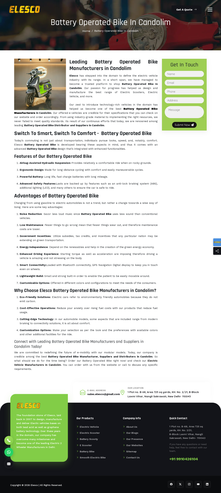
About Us (131, 426)
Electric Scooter (90, 432)
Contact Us (133, 457)
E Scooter (86, 445)
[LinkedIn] (207, 484)
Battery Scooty (89, 439)
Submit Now (183, 125)
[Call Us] (8, 440)
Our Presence (134, 439)
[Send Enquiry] (8, 463)
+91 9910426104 (183, 459)
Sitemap (131, 451)
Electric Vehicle (89, 426)
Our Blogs (132, 432)
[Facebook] (171, 484)
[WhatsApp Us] (8, 452)
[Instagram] (189, 484)
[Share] (217, 251)
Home (86, 31)
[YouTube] (198, 484)
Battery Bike (87, 451)
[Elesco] (217, 242)
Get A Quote (184, 9)
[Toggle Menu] (210, 9)
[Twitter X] (180, 484)
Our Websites (134, 445)
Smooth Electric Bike (93, 457)
